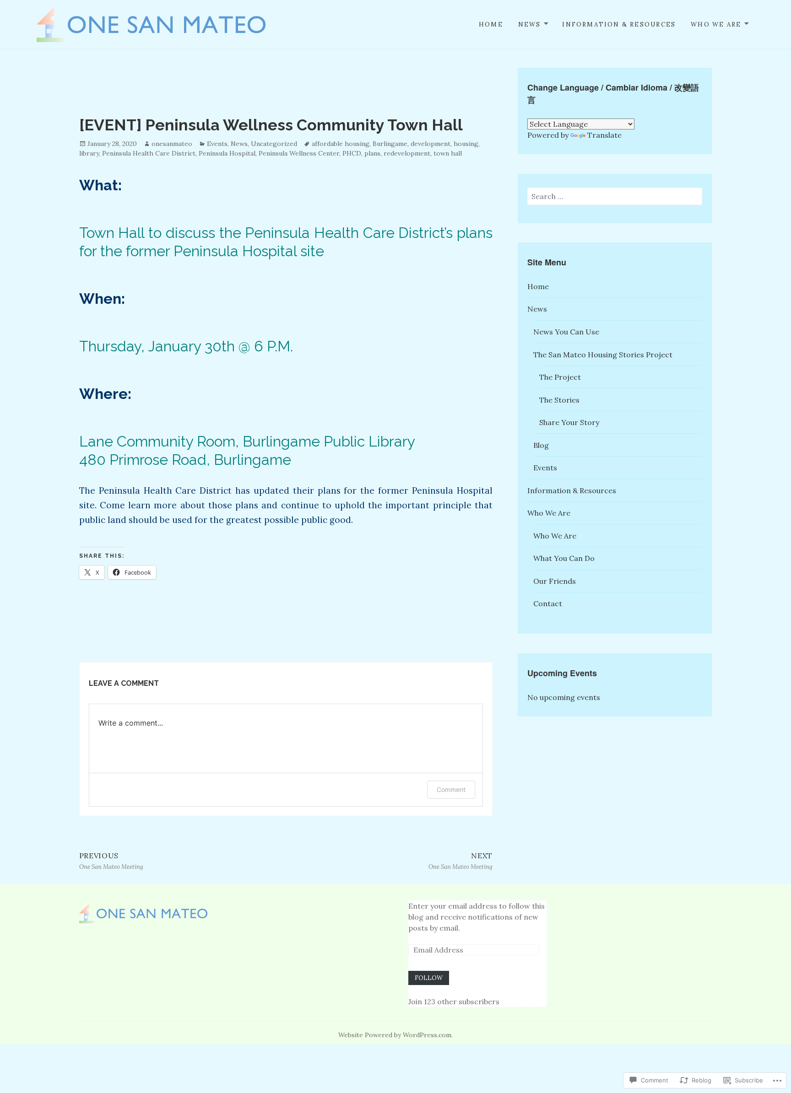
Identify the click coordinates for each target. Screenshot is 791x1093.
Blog (541, 445)
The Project (560, 377)
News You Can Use (566, 331)
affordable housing (340, 144)
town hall (447, 153)
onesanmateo (172, 144)
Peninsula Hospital (227, 153)
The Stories (559, 399)
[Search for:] (614, 196)
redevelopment (407, 153)
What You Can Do (564, 558)
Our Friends (554, 581)
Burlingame (390, 144)
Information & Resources (619, 24)
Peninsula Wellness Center (299, 153)
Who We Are (716, 24)
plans (372, 153)
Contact (547, 603)
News (529, 24)
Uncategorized (274, 144)
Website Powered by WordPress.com (394, 1035)
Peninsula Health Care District (148, 153)
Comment (451, 789)
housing (466, 144)
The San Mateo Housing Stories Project (602, 354)
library (89, 153)
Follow (429, 978)
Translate (604, 135)
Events (217, 144)
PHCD (351, 153)
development (430, 144)
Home (491, 24)
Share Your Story (569, 422)
